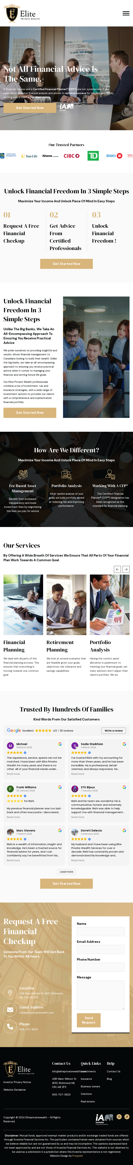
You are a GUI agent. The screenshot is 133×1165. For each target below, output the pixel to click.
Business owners (90, 1086)
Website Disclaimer (14, 1090)
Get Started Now (30, 108)
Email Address (88, 942)
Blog (109, 1079)
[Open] (126, 13)
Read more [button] (13, 774)
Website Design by (66, 1156)
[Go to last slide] (117, 569)
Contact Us (113, 1071)
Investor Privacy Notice (17, 1082)
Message (84, 977)
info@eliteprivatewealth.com (36, 1012)
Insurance (86, 1079)
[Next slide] (126, 569)
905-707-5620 (28, 1029)
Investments (88, 1071)
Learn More (23, 605)
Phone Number (89, 959)
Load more (66, 871)
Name (81, 924)
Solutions (86, 1094)
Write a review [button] (114, 730)
